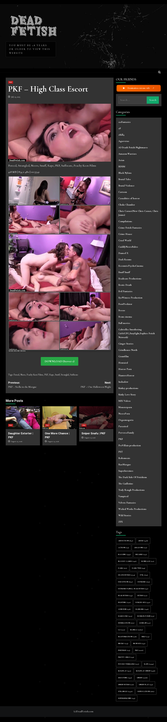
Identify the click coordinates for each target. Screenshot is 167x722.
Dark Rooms (124, 259)
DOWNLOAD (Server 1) (59, 361)
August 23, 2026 (89, 438)
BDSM (121, 166)
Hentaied (123, 362)
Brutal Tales (124, 179)
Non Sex (139, 643)
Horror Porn (125, 369)
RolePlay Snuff (145, 671)
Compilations (125, 221)
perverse (124, 650)
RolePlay (124, 671)
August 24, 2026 (53, 441)
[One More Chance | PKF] (59, 417)
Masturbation (127, 637)
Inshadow (123, 381)
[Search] (159, 72)
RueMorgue (124, 464)
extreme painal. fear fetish (133, 589)
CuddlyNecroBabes (128, 246)
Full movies (124, 323)
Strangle (125, 691)
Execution (125, 582)
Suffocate (74, 374)
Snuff (57, 374)
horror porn (145, 616)
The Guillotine (125, 483)
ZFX (120, 521)
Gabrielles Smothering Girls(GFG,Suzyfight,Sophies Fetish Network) (136, 333)
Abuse (143, 541)
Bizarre (141, 554)
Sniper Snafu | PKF (94, 433)
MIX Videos (124, 400)
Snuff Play (146, 685)
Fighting (124, 602)
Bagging (124, 554)
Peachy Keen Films (35, 374)
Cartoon (122, 191)
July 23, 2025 (15, 97)
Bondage (147, 561)
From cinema (125, 316)
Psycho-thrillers (128, 664)
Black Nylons (125, 172)
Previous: (22, 384)
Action (123, 548)
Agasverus (123, 141)
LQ (121, 630)
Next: (96, 384)
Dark (122, 568)
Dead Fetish (34, 24)
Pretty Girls (126, 657)
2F (119, 128)
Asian (121, 160)
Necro (22, 374)
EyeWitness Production (130, 297)
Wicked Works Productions (132, 509)
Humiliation (126, 623)
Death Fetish (126, 575)
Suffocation (145, 691)
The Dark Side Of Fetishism (132, 477)
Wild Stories (124, 515)
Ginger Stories (125, 343)
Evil (144, 575)
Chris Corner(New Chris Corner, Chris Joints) (138, 213)
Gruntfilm (123, 356)
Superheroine (126, 698)
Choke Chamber (126, 204)
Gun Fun (124, 609)
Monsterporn (125, 407)
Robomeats (124, 458)
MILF (145, 637)
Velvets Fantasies (127, 502)
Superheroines (125, 470)
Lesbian (145, 623)
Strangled (65, 374)
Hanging (142, 609)
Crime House (125, 234)
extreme (144, 582)
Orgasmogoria (125, 419)
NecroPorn (124, 413)
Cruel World (124, 240)
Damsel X (123, 253)
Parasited (123, 426)
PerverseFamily (126, 432)
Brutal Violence (126, 185)
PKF (10, 82)
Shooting (125, 678)
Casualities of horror (129, 198)
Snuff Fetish (126, 685)
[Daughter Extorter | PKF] (23, 417)
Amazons (140, 548)
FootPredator (125, 304)
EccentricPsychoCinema (130, 265)
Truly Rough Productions (131, 489)
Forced (16, 374)
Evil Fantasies (125, 291)
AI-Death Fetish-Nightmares (133, 147)
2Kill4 (121, 134)
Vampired (123, 496)
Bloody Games (127, 561)
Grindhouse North (127, 350)
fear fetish (125, 595)
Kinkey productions (128, 388)
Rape (51, 374)
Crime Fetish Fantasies (130, 227)
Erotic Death (125, 284)
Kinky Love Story (127, 394)
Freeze (121, 310)
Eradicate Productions (129, 278)
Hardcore (125, 616)
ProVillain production (129, 445)
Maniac (136, 630)
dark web (138, 568)
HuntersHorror (126, 375)
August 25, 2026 (16, 441)
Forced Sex (143, 602)
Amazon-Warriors (127, 153)
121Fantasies (124, 122)
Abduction (125, 541)
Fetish (142, 595)
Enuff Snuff (124, 272)
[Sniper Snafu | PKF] (96, 417)
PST (120, 451)
